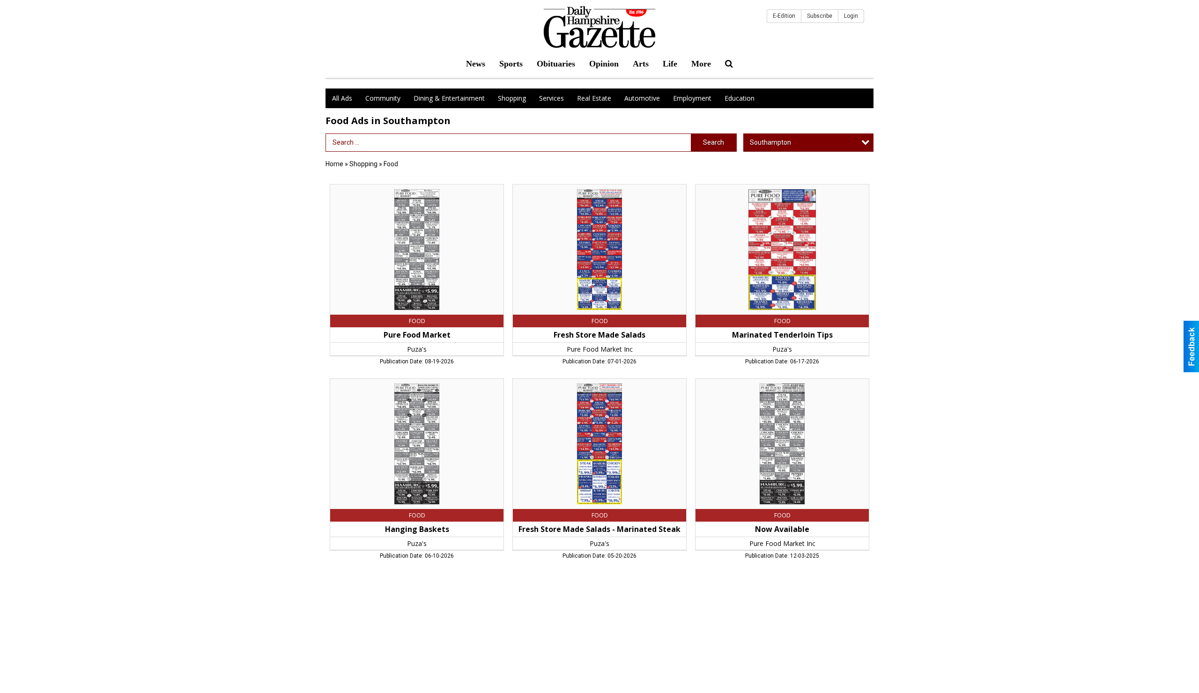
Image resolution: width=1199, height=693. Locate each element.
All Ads (342, 98)
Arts (641, 63)
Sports (511, 63)
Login (851, 16)
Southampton (770, 142)
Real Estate (594, 98)
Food (391, 164)
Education (740, 98)
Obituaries (556, 63)
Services (551, 98)
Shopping (512, 98)
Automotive (642, 98)
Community (382, 98)
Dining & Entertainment (449, 98)
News (475, 63)
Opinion (604, 63)
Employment (692, 98)
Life (670, 63)
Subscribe (819, 16)
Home (334, 164)
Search (713, 142)
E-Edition (784, 16)
